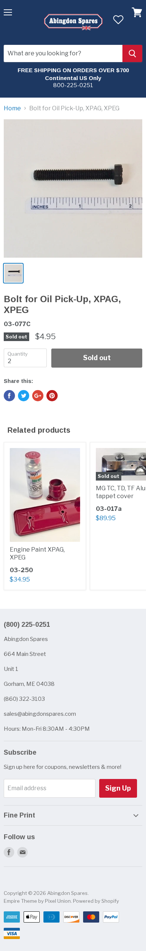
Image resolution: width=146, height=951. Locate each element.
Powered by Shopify (96, 901)
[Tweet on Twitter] (23, 395)
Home (12, 108)
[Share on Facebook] (9, 395)
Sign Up (118, 788)
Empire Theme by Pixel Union (37, 901)
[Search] (132, 53)
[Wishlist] (118, 19)
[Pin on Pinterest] (52, 395)
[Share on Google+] (37, 395)
